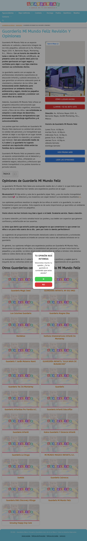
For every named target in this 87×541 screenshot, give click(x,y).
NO (43, 285)
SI (43, 279)
